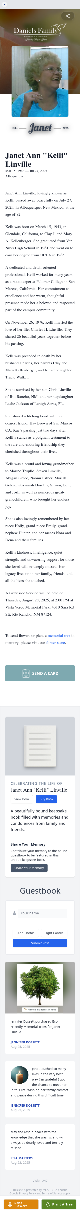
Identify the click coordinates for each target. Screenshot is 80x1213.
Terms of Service (52, 1193)
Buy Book (46, 799)
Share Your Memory (29, 868)
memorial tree (59, 635)
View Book (21, 799)
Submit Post (40, 943)
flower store (55, 642)
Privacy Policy (27, 1193)
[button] (40, 987)
